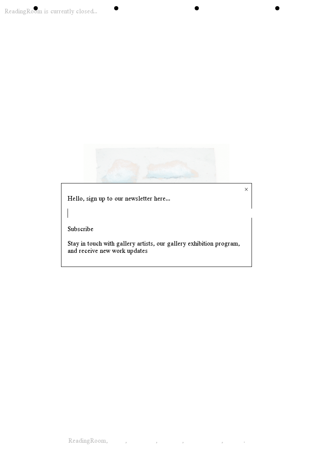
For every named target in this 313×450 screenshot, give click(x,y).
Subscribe (81, 229)
